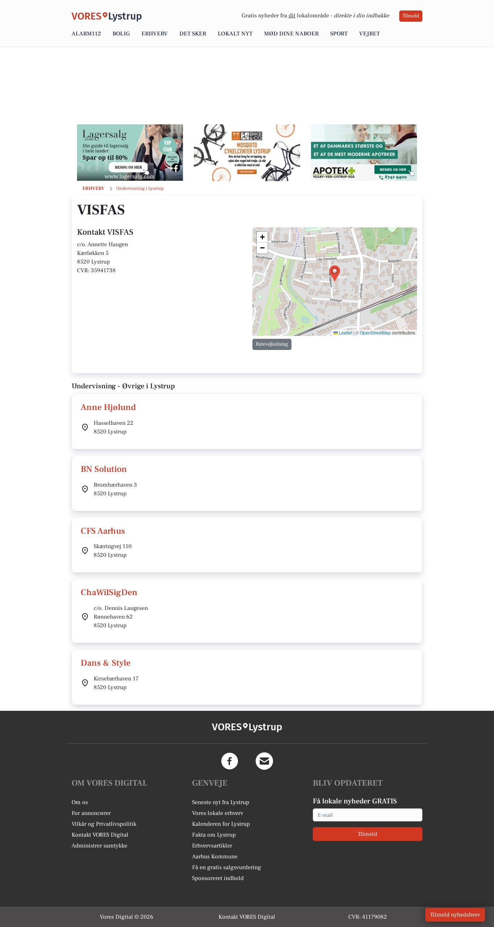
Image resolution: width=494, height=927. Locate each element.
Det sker (192, 33)
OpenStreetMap (375, 332)
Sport (339, 33)
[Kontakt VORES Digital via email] (264, 761)
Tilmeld (411, 16)
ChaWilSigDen (109, 592)
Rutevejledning (272, 344)
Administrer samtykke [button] (99, 845)
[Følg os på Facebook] (229, 761)
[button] (334, 273)
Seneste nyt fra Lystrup (220, 802)
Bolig (121, 33)
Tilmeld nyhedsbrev (455, 914)
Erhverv (154, 33)
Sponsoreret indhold (218, 878)
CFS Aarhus (103, 531)
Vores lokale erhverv (217, 813)
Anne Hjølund (108, 407)
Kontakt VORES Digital (100, 834)
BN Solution (104, 469)
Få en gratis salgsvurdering (226, 867)
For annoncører (91, 813)
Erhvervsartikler (212, 845)
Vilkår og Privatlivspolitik (104, 824)
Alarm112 (86, 33)
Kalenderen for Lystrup (221, 824)
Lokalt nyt (235, 33)
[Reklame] (130, 152)
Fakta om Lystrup (214, 834)
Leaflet (345, 332)
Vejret (369, 33)
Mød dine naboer (291, 33)
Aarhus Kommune (215, 856)
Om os (80, 802)
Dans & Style (106, 662)
